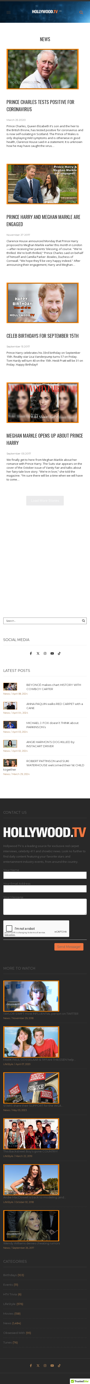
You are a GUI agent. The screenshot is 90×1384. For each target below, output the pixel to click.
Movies (8, 1313)
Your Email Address (16, 883)
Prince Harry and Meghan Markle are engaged (43, 220)
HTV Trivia (10, 1294)
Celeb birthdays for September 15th (43, 335)
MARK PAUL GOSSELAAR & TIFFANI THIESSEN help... (39, 1059)
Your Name (11, 870)
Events (8, 1284)
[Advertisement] (45, 564)
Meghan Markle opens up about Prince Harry (45, 439)
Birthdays (10, 1275)
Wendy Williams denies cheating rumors (31, 1243)
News (45, 38)
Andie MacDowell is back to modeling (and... (34, 1197)
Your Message (13, 897)
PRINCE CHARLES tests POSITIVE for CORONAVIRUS (40, 105)
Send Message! (69, 947)
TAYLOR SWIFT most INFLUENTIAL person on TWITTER (40, 1013)
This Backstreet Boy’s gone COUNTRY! (30, 1151)
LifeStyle (9, 1304)
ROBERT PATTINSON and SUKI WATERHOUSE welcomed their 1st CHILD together (43, 765)
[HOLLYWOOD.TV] (45, 12)
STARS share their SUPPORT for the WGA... (33, 1105)
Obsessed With (14, 1333)
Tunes (7, 1342)
